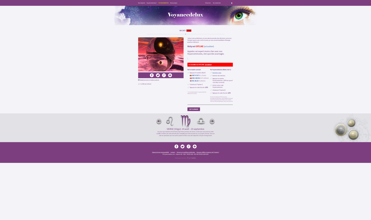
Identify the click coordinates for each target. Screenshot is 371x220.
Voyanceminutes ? (152, 3)
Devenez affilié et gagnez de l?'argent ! (208, 152)
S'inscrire (208, 3)
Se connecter (217, 3)
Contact (173, 152)
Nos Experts (141, 3)
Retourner (193, 109)
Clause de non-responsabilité (160, 152)
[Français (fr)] (231, 3)
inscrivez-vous (217, 73)
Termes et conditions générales (186, 152)
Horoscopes (173, 3)
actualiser (208, 46)
